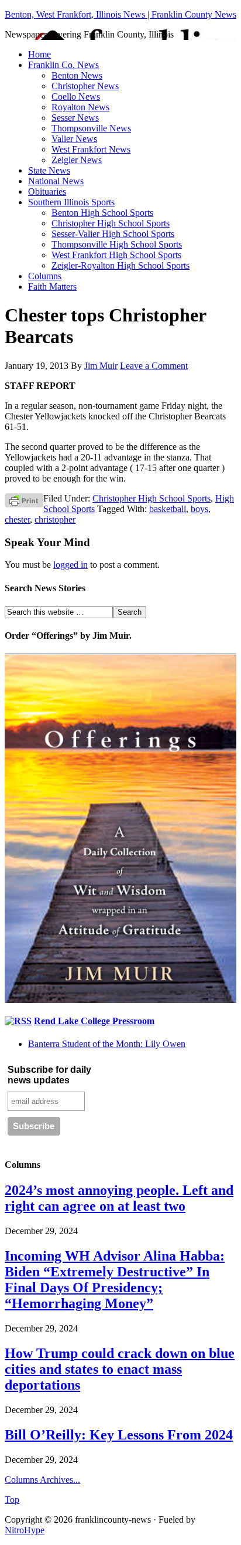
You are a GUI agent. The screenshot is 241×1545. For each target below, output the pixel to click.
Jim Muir (101, 366)
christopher (55, 519)
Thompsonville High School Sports (116, 244)
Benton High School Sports (102, 213)
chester (17, 519)
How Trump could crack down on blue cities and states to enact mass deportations (120, 1369)
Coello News (75, 96)
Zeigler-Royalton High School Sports (120, 265)
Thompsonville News (91, 128)
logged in (70, 565)
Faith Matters (52, 287)
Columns (44, 276)
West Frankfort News (90, 149)
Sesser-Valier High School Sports (112, 234)
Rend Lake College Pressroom (94, 1021)
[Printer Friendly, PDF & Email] (24, 499)
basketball (167, 509)
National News (56, 181)
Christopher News (85, 86)
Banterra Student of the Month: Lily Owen (106, 1044)
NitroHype (24, 1530)
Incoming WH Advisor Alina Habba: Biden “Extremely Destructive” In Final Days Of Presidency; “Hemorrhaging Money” (115, 1279)
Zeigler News (76, 160)
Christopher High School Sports (110, 223)
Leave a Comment (154, 366)
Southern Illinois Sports (71, 202)
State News (49, 170)
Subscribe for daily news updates (49, 1075)
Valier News (74, 139)
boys (199, 509)
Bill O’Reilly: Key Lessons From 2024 (119, 1434)
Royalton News (80, 107)
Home (39, 54)
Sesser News (75, 118)
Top (12, 1500)
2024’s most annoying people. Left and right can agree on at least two (119, 1198)
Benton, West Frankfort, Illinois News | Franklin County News (120, 14)
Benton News (76, 75)
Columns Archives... (42, 1480)
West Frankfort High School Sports (116, 255)
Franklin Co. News (63, 65)
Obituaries (47, 191)
